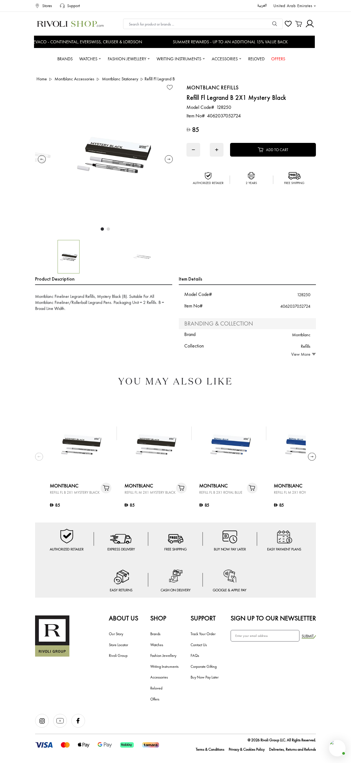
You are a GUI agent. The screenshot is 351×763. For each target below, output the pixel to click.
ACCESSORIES (225, 59)
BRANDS (65, 59)
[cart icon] (298, 23)
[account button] (310, 24)
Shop (158, 618)
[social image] (44, 726)
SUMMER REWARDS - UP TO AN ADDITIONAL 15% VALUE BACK (225, 42)
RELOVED (256, 59)
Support (203, 618)
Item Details (190, 279)
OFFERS (278, 59)
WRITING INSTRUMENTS (179, 59)
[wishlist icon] (288, 24)
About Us (123, 618)
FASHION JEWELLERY (127, 59)
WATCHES (88, 59)
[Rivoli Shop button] (337, 748)
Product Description (55, 279)
